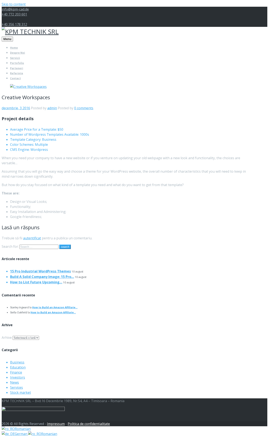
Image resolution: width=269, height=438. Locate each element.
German (21, 433)
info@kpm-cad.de (15, 9)
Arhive (7, 337)
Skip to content (14, 4)
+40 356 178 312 (14, 24)
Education (18, 367)
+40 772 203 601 (14, 14)
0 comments (83, 108)
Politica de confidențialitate (89, 423)
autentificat (32, 238)
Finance (16, 372)
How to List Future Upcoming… (36, 282)
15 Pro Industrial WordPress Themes (40, 271)
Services (16, 387)
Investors (17, 377)
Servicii (15, 58)
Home (14, 48)
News (14, 382)
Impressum (56, 423)
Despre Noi (17, 53)
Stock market (20, 392)
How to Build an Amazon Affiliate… (55, 307)
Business (17, 362)
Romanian (23, 428)
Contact (15, 78)
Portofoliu (17, 63)
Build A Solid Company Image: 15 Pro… (42, 276)
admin (52, 108)
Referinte (16, 73)
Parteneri (16, 68)
